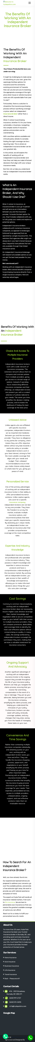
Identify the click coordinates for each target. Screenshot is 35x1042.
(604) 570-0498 (15, 1002)
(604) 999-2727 (15, 998)
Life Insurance (10, 970)
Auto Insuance (10, 962)
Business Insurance (12, 966)
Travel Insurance (11, 974)
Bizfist (27, 1040)
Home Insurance (10, 958)
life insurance (10, 902)
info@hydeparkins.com (17, 1006)
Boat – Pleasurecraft (12, 979)
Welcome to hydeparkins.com (20, 1037)
